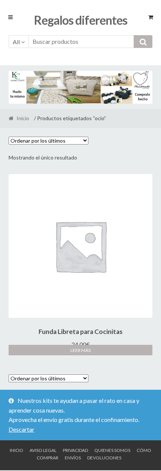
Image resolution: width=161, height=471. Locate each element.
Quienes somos (112, 450)
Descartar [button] (21, 429)
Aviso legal (43, 450)
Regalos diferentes (80, 20)
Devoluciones (104, 458)
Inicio (22, 118)
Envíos (73, 458)
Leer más (80, 350)
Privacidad (75, 450)
